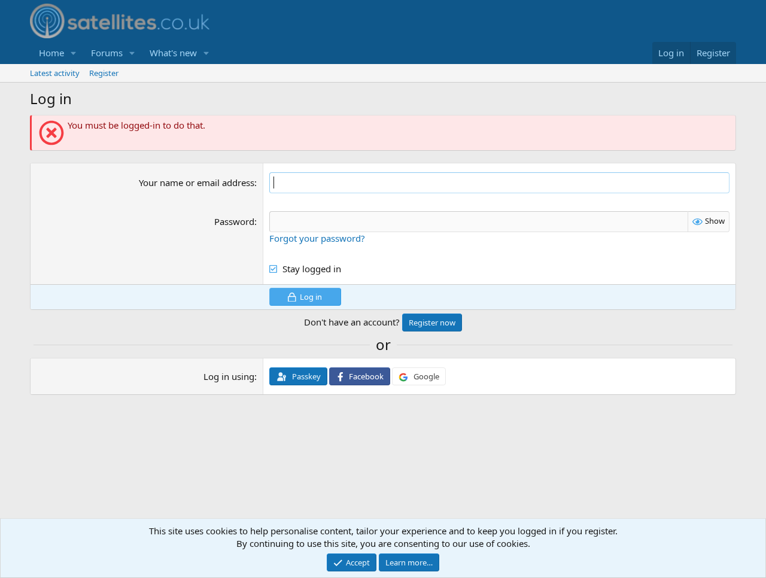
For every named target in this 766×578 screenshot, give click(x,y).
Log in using (228, 376)
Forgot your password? (317, 238)
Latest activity (55, 73)
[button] (73, 53)
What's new (173, 53)
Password (234, 221)
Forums (107, 53)
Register (103, 73)
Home (51, 53)
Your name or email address (196, 182)
